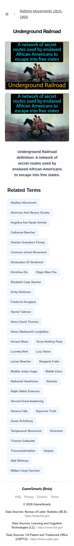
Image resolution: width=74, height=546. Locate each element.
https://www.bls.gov (37, 515)
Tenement (56, 430)
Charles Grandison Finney (28, 242)
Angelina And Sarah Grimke (29, 222)
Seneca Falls (19, 411)
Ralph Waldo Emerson (25, 391)
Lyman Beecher (21, 361)
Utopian (49, 450)
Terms (55, 496)
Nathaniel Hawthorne (24, 381)
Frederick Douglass (23, 301)
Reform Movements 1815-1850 (41, 14)
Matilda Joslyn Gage (24, 371)
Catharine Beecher (23, 232)
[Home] (7, 14)
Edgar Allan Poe (46, 272)
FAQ (18, 496)
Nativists (51, 381)
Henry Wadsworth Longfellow (30, 331)
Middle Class (53, 371)
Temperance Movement (26, 430)
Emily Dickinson (21, 292)
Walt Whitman (20, 460)
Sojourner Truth (46, 411)
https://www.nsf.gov (50, 527)
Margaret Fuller (49, 361)
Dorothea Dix (19, 272)
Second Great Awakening (27, 401)
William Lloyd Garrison (25, 470)
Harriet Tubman (21, 311)
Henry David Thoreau (25, 321)
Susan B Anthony (22, 421)
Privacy (29, 496)
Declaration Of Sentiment (27, 262)
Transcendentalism (23, 450)
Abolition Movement (23, 202)
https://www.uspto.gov (44, 539)
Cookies (42, 496)
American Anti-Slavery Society (30, 212)
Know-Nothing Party (49, 341)
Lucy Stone (43, 351)
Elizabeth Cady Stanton (26, 282)
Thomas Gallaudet (23, 440)
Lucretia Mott (19, 351)
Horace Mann (19, 341)
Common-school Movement (29, 252)
